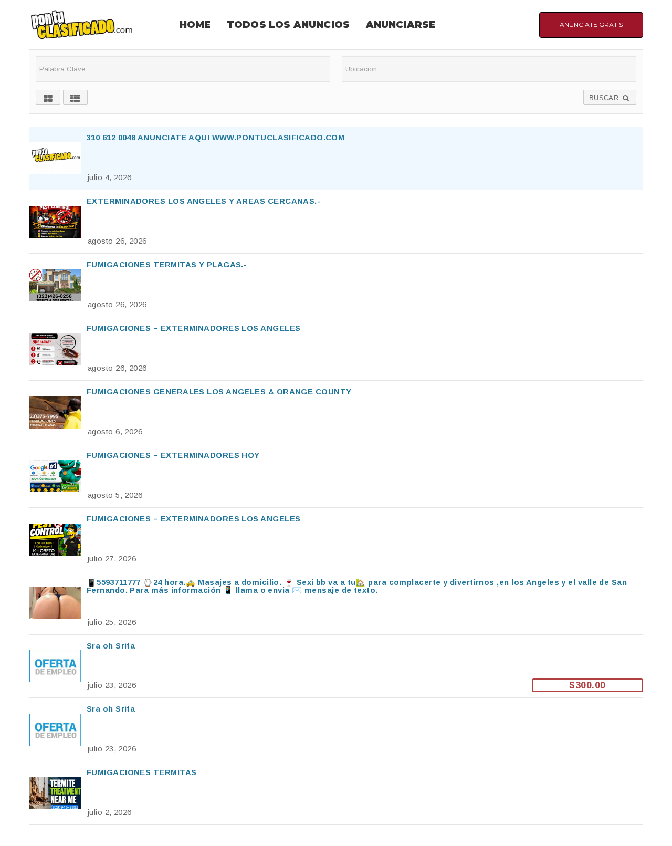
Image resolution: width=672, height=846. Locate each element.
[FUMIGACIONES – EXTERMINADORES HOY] (336, 475)
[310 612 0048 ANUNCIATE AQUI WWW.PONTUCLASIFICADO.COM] (336, 158)
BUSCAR (605, 98)
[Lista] (75, 97)
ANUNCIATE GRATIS (591, 24)
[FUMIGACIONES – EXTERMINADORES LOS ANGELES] (336, 348)
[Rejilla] (48, 97)
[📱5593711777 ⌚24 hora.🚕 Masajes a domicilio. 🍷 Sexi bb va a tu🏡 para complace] (336, 602)
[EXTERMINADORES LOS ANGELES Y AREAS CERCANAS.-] (336, 221)
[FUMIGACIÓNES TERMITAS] (336, 792)
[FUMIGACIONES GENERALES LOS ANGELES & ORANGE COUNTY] (336, 412)
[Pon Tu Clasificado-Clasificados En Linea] (81, 23)
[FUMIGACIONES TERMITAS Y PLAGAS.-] (336, 285)
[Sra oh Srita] (336, 666)
